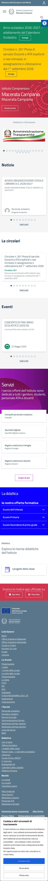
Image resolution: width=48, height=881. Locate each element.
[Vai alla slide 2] (7, 151)
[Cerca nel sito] (42, 17)
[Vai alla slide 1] (4, 151)
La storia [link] (5, 679)
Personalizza (24, 868)
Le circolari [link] (6, 782)
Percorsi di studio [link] (9, 717)
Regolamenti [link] (7, 698)
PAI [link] (3, 686)
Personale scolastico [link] (11, 710)
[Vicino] (45, 819)
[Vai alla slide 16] (20, 152)
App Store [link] (16, 594)
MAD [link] (4, 733)
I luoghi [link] (5, 667)
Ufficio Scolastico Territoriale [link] (14, 642)
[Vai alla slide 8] (24, 151)
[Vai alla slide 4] (12, 151)
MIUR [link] (4, 635)
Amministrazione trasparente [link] (15, 811)
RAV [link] (3, 689)
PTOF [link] (4, 682)
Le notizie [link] (6, 779)
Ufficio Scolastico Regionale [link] (14, 639)
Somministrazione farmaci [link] (13, 720)
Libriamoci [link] (6, 754)
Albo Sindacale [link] (8, 791)
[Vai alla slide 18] (26, 152)
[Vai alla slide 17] (23, 152)
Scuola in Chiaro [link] (9, 645)
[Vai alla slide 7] (21, 151)
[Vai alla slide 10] (30, 151)
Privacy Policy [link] (8, 815)
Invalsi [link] (4, 651)
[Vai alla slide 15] (17, 152)
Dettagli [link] (25, 37)
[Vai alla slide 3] (10, 151)
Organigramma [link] (8, 701)
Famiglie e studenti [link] (10, 714)
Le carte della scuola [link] (11, 673)
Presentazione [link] (8, 663)
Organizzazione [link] (8, 676)
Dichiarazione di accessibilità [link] (31, 815)
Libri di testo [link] (7, 742)
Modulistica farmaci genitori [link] (14, 726)
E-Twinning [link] (7, 761)
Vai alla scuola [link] (10, 108)
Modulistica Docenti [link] (10, 797)
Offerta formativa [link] (9, 745)
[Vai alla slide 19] (29, 152)
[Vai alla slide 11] (33, 151)
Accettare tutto (24, 861)
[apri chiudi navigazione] (4, 11)
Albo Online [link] (38, 811)
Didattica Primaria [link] (9, 770)
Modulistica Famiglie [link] (10, 804)
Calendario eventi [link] (9, 786)
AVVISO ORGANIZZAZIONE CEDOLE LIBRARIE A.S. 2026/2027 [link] (24, 182)
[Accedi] (44, 3)
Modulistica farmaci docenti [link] (14, 723)
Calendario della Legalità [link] (12, 767)
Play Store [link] (35, 594)
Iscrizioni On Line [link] (9, 648)
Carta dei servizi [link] (8, 729)
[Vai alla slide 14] (42, 151)
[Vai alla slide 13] (39, 151)
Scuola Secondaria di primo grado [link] (20, 525)
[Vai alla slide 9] (27, 151)
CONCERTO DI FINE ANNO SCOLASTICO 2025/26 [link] (19, 323)
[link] (44, 23)
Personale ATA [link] (8, 800)
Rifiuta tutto (24, 875)
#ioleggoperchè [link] (8, 764)
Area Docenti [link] (7, 794)
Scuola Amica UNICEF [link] (11, 758)
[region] (24, 849)
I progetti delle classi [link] (11, 748)
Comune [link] (5, 654)
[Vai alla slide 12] (36, 151)
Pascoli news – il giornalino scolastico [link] (18, 751)
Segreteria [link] (6, 692)
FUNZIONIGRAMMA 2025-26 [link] (15, 695)
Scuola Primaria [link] (11, 517)
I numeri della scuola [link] (11, 670)
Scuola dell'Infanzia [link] (13, 509)
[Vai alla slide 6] (18, 151)
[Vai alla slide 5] (15, 151)
